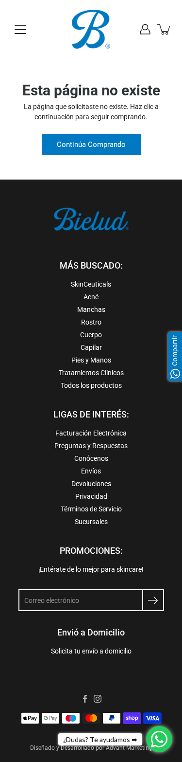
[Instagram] (97, 699)
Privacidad (91, 496)
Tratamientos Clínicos (91, 373)
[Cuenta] (145, 29)
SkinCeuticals (91, 284)
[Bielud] (91, 29)
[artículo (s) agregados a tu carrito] (164, 29)
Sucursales (91, 522)
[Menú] (20, 29)
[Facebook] (85, 699)
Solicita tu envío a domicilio (91, 651)
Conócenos (91, 458)
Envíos (91, 471)
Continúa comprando (91, 144)
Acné (91, 297)
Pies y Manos (91, 360)
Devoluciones (91, 484)
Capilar (91, 347)
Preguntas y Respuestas (91, 446)
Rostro (91, 322)
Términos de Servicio (91, 509)
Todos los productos (91, 385)
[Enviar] (153, 600)
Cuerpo (91, 335)
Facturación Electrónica (91, 433)
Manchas (91, 309)
